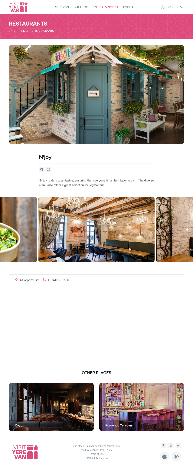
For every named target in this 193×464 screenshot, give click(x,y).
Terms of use (96, 453)
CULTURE (81, 6)
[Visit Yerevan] (20, 7)
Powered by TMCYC (96, 457)
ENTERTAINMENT (106, 6)
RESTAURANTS (44, 30)
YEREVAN (61, 6)
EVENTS (129, 6)
